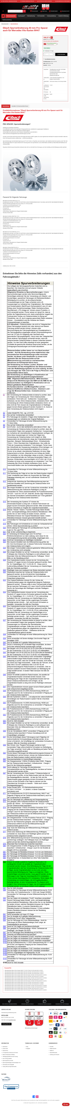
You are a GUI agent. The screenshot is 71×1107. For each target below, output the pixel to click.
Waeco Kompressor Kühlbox (9, 1054)
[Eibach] (61, 30)
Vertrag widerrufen (6, 1024)
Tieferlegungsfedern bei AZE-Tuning (10, 1056)
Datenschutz (5, 1050)
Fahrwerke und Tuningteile (8, 1064)
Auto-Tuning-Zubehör (7, 1058)
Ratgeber (28, 1048)
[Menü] (3, 11)
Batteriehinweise (53, 1052)
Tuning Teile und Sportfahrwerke (9, 1066)
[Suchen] (24, 11)
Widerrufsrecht (53, 1048)
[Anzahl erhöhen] (53, 54)
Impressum (5, 1046)
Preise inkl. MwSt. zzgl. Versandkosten (50, 41)
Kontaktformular (12, 1020)
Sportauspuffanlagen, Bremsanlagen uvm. (12, 1062)
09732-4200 (4, 1015)
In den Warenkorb (61, 54)
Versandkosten (32, 1100)
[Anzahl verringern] (44, 54)
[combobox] (15, 11)
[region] (21, 50)
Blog (27, 1046)
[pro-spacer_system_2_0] (21, 50)
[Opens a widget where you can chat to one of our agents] (66, 1104)
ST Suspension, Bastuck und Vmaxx (10, 1052)
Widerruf (52, 1050)
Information (5, 1043)
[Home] (3, 16)
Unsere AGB (5, 1048)
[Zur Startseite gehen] (30, 7)
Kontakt (51, 1046)
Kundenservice (53, 1043)
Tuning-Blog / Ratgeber (32, 1043)
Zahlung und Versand (54, 1054)
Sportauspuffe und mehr (8, 1060)
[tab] (5, 106)
